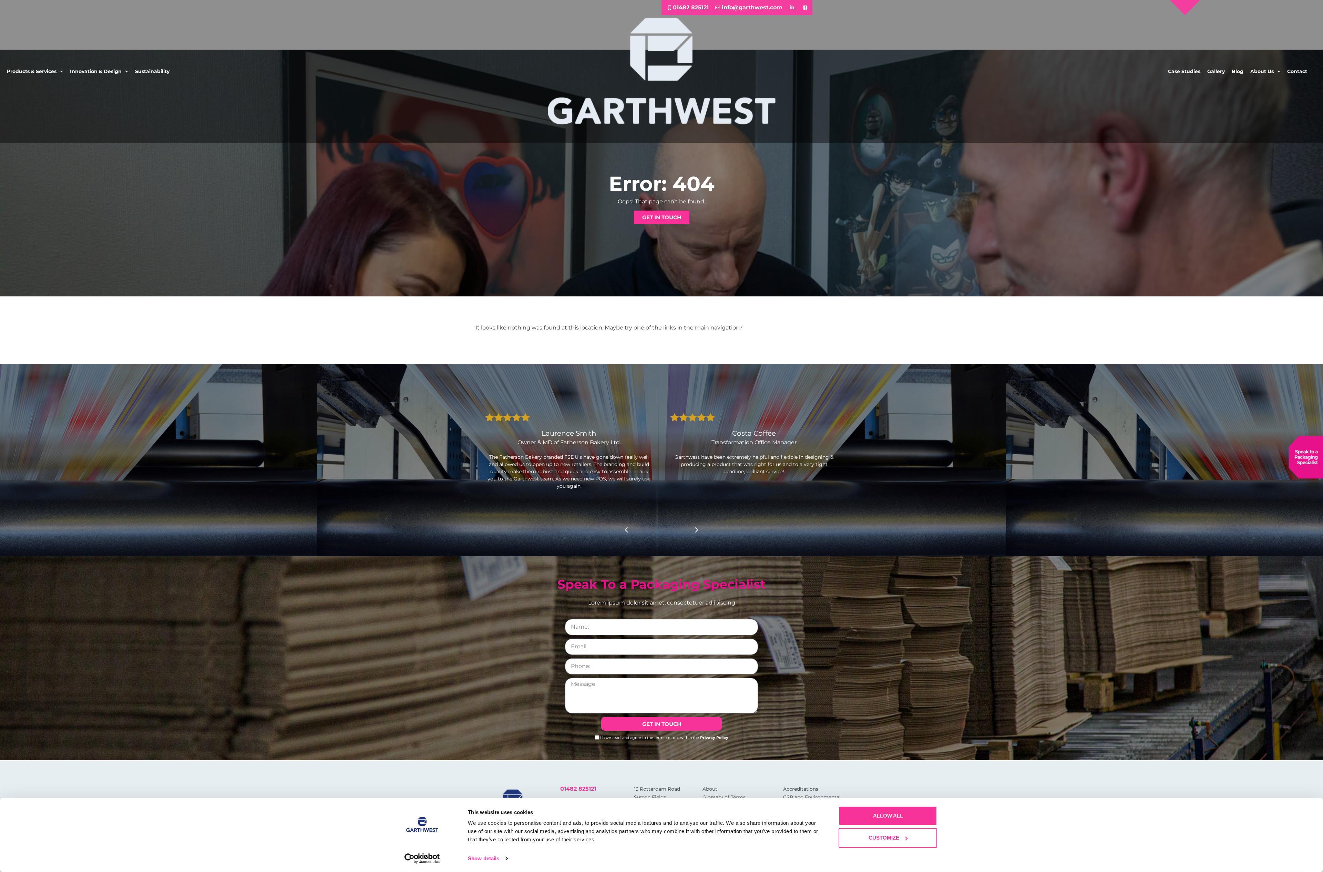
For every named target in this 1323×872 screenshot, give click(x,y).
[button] (626, 530)
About (709, 789)
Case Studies (1184, 71)
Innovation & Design (96, 71)
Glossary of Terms (724, 797)
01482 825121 (578, 788)
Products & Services (32, 71)
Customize (884, 838)
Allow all (888, 816)
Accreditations (800, 789)
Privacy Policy (714, 737)
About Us (1262, 71)
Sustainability (152, 71)
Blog (1237, 71)
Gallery (1216, 71)
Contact (1297, 71)
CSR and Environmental (812, 797)
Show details (483, 858)
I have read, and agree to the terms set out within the (664, 737)
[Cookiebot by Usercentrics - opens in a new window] (422, 858)
